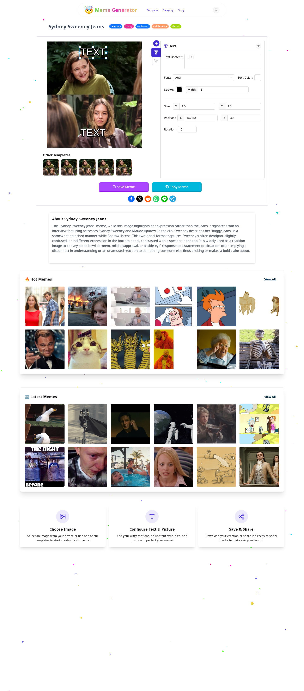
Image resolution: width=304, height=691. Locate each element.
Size (167, 106)
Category (168, 10)
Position (169, 118)
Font (167, 77)
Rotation (169, 129)
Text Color (244, 77)
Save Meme (126, 187)
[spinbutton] (223, 90)
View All (270, 279)
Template (152, 10)
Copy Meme (179, 187)
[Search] (216, 10)
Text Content (173, 57)
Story (181, 10)
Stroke (168, 89)
